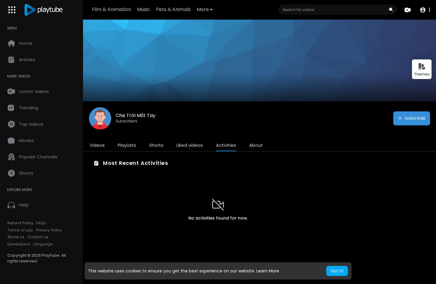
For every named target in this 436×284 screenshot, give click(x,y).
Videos (97, 145)
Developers (18, 244)
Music (143, 9)
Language (43, 244)
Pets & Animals (173, 9)
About (256, 145)
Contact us (37, 237)
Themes (421, 74)
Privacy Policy (49, 230)
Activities (226, 145)
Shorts (156, 145)
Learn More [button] (267, 271)
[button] (425, 10)
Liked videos (189, 145)
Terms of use (20, 230)
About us (15, 237)
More (203, 9)
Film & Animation (111, 9)
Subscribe (415, 118)
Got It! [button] (337, 271)
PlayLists (127, 145)
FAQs (41, 223)
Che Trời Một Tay (135, 115)
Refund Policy (20, 223)
